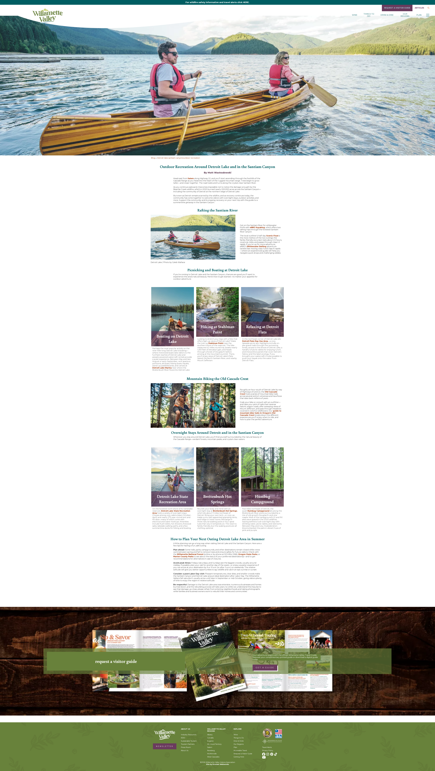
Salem (191, 178)
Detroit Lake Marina (162, 368)
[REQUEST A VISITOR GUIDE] (397, 11)
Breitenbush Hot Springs (225, 511)
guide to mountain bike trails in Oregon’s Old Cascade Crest (260, 413)
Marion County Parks (183, 556)
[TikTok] (276, 755)
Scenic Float (272, 236)
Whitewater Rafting (256, 246)
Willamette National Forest (190, 554)
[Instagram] (268, 755)
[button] (428, 15)
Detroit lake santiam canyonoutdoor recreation (178, 158)
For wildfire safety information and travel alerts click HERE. (217, 2)
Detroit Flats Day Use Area (255, 341)
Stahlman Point (215, 343)
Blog (153, 158)
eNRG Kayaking (257, 227)
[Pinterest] (272, 755)
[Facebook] (264, 755)
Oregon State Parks (247, 554)
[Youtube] (264, 758)
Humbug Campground (258, 511)
